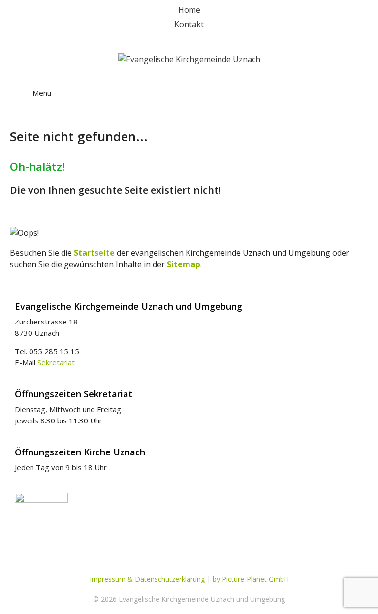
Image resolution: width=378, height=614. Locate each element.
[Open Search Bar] (353, 84)
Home (189, 9)
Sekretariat (56, 362)
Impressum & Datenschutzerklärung (147, 578)
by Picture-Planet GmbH (251, 578)
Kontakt (189, 24)
